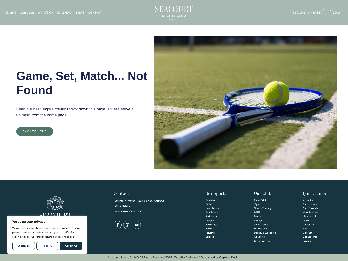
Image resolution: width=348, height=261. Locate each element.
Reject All (47, 245)
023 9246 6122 (122, 205)
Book (306, 228)
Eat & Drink (260, 200)
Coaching (259, 236)
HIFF (257, 212)
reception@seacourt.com (128, 211)
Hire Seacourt (311, 212)
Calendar (64, 12)
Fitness (258, 220)
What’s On (46, 12)
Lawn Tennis (212, 208)
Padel (208, 204)
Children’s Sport (263, 240)
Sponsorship (310, 236)
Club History (310, 204)
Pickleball (210, 200)
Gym (257, 204)
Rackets (210, 228)
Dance (258, 216)
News (80, 12)
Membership (310, 216)
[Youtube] (137, 225)
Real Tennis (211, 212)
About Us (308, 200)
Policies (307, 240)
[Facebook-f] (118, 225)
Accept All (71, 245)
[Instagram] (127, 225)
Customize (23, 245)
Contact (95, 12)
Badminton (211, 216)
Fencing (210, 232)
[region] (47, 235)
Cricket (209, 236)
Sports (10, 12)
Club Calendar (311, 208)
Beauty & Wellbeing (265, 232)
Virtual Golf (260, 228)
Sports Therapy (263, 208)
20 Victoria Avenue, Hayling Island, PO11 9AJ (139, 200)
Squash (209, 220)
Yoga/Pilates (261, 224)
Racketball (211, 224)
